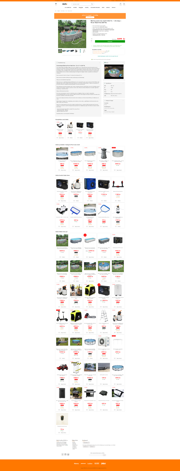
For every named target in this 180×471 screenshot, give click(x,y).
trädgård (82, 71)
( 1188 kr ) (99, 53)
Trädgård (81, 7)
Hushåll (87, 7)
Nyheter (75, 7)
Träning (113, 7)
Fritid (103, 7)
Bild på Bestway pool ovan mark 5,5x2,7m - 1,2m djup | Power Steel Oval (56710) (71, 55)
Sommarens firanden (95, 7)
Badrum (108, 7)
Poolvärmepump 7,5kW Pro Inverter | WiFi (98, 52)
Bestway (105, 104)
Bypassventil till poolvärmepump (97, 53)
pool (86, 67)
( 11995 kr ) (100, 52)
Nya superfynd (68, 7)
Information (112, 0)
